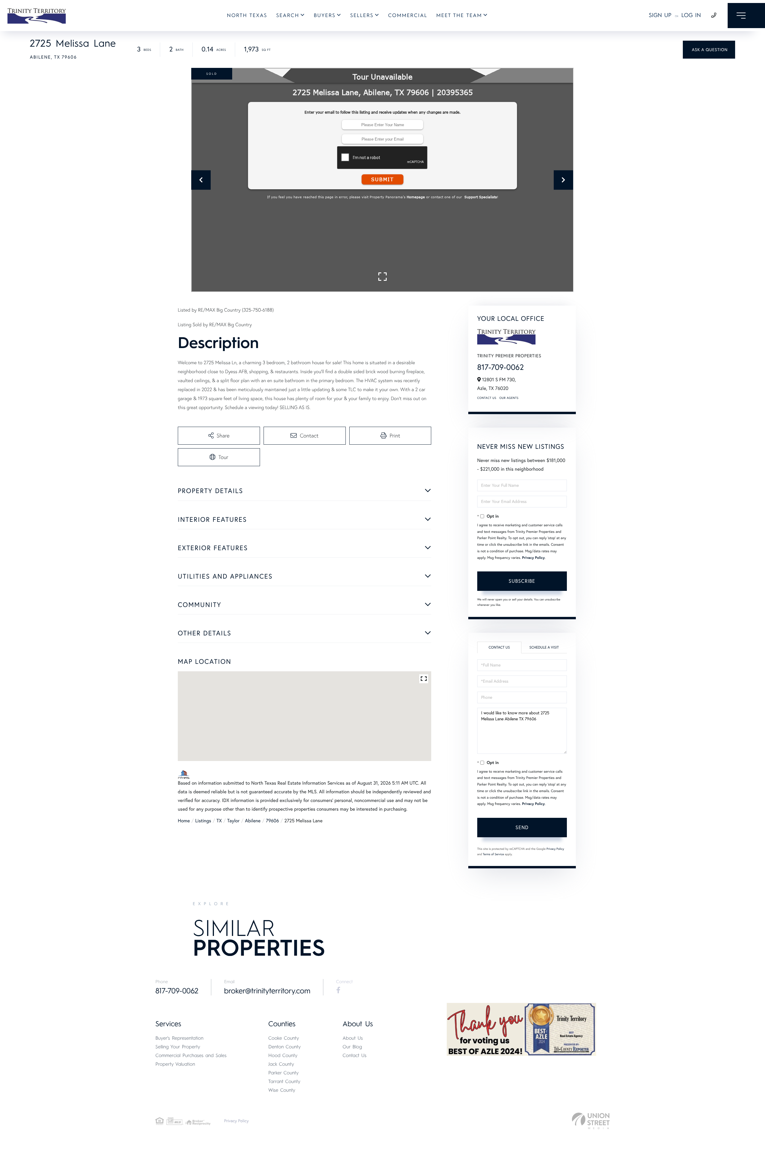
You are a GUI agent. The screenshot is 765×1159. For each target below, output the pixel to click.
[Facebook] (338, 990)
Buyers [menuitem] (325, 16)
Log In (691, 15)
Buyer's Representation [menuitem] (179, 1038)
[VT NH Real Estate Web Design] (591, 1121)
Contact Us (486, 398)
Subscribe (522, 581)
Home (184, 821)
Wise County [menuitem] (281, 1090)
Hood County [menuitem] (283, 1055)
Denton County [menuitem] (284, 1047)
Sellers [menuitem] (362, 16)
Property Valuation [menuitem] (175, 1064)
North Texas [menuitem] (247, 16)
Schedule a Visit (544, 647)
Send (522, 827)
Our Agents (508, 398)
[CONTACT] (709, 50)
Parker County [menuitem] (283, 1073)
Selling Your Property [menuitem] (177, 1047)
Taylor (233, 821)
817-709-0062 (500, 367)
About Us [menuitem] (352, 1038)
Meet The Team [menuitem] (459, 16)
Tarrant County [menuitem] (284, 1081)
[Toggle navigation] (746, 15)
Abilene (253, 821)
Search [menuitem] (287, 16)
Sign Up (660, 15)
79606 (272, 821)
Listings (203, 821)
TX (219, 821)
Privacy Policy (533, 558)
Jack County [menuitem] (281, 1064)
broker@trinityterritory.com (267, 990)
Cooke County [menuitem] (283, 1038)
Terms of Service (493, 854)
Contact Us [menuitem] (354, 1055)
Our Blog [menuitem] (352, 1047)
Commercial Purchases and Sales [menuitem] (191, 1055)
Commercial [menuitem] (407, 16)
